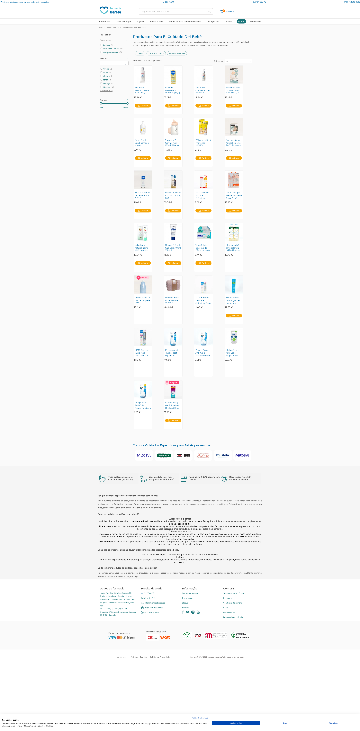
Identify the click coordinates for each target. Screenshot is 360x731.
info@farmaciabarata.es (155, 603)
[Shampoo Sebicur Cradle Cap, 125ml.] (143, 75)
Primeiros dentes (177, 53)
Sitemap (185, 607)
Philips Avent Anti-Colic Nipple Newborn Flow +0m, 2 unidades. (143, 405)
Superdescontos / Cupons (234, 593)
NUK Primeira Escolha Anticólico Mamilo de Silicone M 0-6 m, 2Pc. (202, 195)
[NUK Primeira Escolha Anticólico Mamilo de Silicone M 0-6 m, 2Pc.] (203, 180)
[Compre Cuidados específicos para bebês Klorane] (164, 455)
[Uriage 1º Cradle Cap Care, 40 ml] (173, 232)
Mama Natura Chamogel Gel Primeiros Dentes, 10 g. (233, 300)
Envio (225, 607)
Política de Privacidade (160, 657)
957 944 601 (170, 2)
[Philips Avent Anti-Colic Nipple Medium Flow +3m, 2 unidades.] (203, 337)
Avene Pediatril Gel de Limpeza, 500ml (142, 300)
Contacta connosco (190, 593)
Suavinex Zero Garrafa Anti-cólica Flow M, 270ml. (172, 143)
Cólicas (140, 53)
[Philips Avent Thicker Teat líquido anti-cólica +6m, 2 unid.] (173, 337)
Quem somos (187, 598)
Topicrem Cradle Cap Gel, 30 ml (202, 90)
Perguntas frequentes (154, 607)
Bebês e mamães (112, 28)
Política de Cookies (138, 657)
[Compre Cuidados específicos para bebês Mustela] (223, 455)
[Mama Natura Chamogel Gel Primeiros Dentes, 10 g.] (234, 285)
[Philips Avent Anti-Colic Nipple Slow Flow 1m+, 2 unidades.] (234, 337)
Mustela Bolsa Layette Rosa (172, 299)
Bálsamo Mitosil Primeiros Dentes (203, 143)
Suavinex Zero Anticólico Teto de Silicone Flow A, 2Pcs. (234, 143)
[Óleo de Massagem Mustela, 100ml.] (173, 75)
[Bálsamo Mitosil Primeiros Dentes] (203, 127)
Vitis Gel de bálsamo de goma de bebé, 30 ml (202, 248)
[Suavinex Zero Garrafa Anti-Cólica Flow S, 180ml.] (234, 75)
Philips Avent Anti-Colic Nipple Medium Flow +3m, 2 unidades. (203, 353)
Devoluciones (229, 612)
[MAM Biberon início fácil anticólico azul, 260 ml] (143, 337)
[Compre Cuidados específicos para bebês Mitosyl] (144, 455)
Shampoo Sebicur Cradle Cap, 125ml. (142, 90)
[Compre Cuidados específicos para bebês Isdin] (183, 455)
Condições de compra (232, 603)
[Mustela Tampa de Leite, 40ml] (143, 180)
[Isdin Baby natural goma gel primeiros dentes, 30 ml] (143, 232)
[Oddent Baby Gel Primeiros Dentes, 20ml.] (173, 389)
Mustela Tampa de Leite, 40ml (142, 194)
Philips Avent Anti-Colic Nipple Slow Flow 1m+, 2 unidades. (232, 353)
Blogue (185, 603)
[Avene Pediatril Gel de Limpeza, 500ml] (143, 285)
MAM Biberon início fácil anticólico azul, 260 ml (142, 353)
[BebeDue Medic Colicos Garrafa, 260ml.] (173, 180)
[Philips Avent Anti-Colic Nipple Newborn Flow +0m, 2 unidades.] (143, 389)
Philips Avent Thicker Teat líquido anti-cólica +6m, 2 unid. (171, 353)
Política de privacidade (200, 718)
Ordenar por (219, 61)
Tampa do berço (156, 53)
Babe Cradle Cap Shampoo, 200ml (142, 143)
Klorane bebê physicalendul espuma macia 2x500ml (233, 248)
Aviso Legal (122, 657)
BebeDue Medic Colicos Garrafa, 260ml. (173, 195)
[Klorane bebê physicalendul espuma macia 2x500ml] (234, 232)
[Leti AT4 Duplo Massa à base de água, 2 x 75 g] (234, 180)
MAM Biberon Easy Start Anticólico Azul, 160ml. (203, 300)
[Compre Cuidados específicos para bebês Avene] (203, 455)
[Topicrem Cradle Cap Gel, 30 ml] (203, 75)
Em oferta (227, 598)
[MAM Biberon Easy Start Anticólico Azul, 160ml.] (203, 285)
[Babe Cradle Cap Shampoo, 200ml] (143, 127)
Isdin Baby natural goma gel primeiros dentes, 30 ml (141, 248)
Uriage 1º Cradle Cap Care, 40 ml (173, 246)
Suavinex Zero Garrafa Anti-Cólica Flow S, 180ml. (233, 90)
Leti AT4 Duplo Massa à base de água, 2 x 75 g (234, 195)
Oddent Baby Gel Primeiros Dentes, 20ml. (172, 405)
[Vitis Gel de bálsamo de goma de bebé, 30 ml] (203, 232)
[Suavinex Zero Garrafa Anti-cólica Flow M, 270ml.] (173, 127)
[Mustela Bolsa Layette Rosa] (173, 285)
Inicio (101, 28)
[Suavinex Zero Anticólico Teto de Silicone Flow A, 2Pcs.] (234, 127)
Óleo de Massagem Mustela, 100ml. (172, 90)
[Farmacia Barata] (110, 10)
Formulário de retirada (233, 617)
